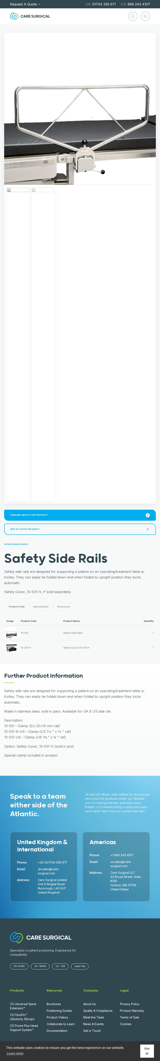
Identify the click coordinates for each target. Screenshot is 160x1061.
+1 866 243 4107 (121, 855)
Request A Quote (23, 4)
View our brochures (16, 544)
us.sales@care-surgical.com (121, 864)
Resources (63, 606)
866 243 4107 (135, 4)
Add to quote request (24, 529)
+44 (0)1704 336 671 (52, 862)
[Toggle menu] (145, 16)
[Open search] (133, 16)
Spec (41, 606)
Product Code (17, 606)
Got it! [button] (147, 1051)
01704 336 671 (100, 4)
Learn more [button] (15, 1053)
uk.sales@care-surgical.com (48, 871)
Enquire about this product (29, 515)
